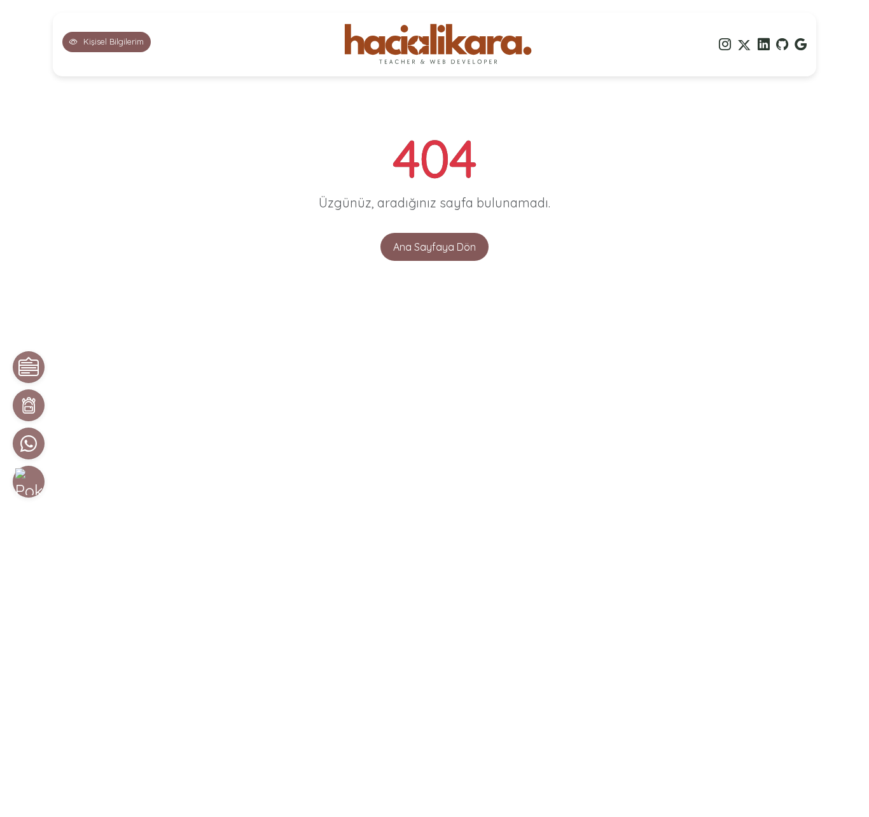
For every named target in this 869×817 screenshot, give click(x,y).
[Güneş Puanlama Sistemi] (29, 482)
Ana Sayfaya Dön (434, 247)
